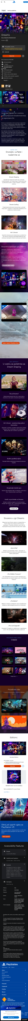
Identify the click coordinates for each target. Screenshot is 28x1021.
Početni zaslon (4, 967)
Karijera (3, 973)
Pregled (3, 10)
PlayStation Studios (5, 975)
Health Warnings (6, 948)
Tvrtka (3, 978)
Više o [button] (3, 970)
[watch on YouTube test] (22, 102)
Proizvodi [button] (4, 983)
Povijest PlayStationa (6, 980)
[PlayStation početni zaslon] (14, 2)
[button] (8, 67)
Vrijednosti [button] (4, 986)
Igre (9, 967)
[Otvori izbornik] (1, 2)
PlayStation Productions (6, 977)
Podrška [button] (4, 989)
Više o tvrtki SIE (5, 972)
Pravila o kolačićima (22, 1013)
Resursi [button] (3, 992)
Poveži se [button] (4, 994)
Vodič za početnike (11, 10)
